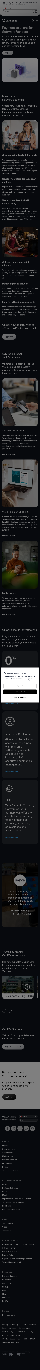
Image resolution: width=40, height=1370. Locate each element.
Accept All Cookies (20, 692)
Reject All (20, 686)
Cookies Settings (20, 697)
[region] (20, 685)
